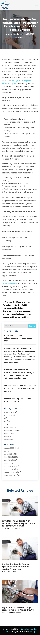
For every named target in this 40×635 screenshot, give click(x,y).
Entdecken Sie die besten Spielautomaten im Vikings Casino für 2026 (19, 338)
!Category (8, 415)
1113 (5, 421)
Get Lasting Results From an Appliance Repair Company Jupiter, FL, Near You (16, 566)
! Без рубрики (9, 412)
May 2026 (8, 457)
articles (7, 439)
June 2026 (8, 454)
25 (5, 424)
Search (32, 326)
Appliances (20, 37)
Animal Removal (10, 430)
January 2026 (9, 469)
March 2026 (8, 463)
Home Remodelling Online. (21, 630)
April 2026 (8, 460)
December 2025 (10, 472)
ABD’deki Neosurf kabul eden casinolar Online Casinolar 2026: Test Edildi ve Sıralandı (20, 388)
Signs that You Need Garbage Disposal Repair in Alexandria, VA (18, 608)
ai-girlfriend (8, 427)
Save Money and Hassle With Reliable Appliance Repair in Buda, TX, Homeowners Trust (18, 523)
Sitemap (31, 631)
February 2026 (9, 466)
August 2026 (9, 448)
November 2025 (10, 475)
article (6, 436)
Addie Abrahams (15, 34)
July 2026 (7, 451)
